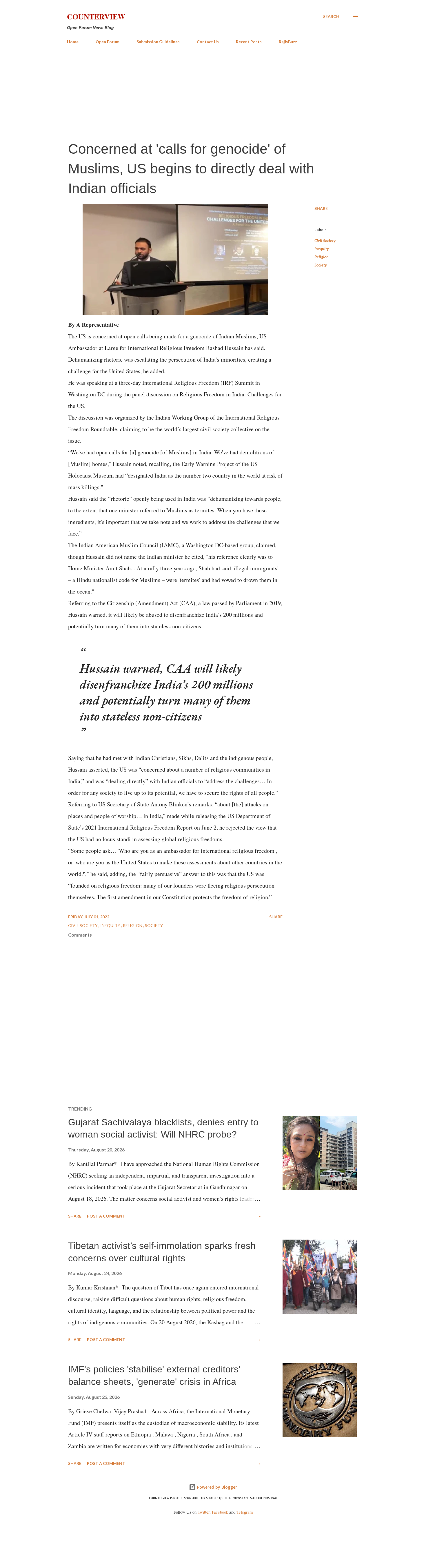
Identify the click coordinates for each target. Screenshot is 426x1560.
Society (320, 264)
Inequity (321, 248)
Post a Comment (106, 1215)
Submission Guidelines (158, 41)
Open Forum (107, 41)
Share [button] (321, 208)
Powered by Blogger (216, 1487)
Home (73, 41)
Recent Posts (249, 41)
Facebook (220, 1512)
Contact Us (208, 41)
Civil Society (325, 240)
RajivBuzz (288, 41)
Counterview (96, 16)
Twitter (204, 1512)
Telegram (244, 1512)
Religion (321, 256)
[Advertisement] (213, 92)
